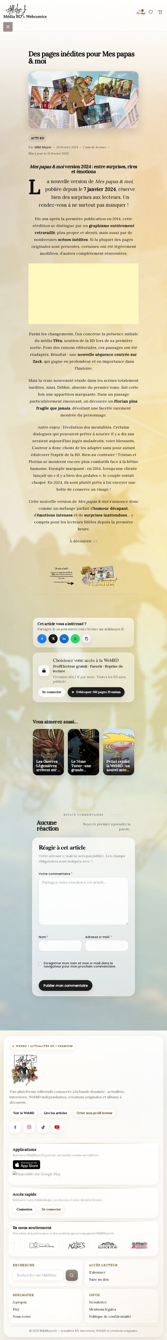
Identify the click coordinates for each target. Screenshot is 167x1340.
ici (95, 541)
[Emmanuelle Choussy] (41, 1245)
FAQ (16, 1309)
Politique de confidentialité (110, 1316)
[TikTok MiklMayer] (43, 1127)
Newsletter (98, 1302)
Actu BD (37, 138)
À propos (20, 1302)
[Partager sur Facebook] (42, 638)
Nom (43, 936)
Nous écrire (22, 1316)
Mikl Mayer (43, 147)
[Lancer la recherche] (72, 1275)
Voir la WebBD (23, 1113)
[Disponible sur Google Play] (36, 1175)
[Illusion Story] (107, 1245)
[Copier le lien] (86, 638)
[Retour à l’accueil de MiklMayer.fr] (24, 1070)
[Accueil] (25, 11)
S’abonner (97, 1272)
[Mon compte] (141, 12)
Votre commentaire (55, 873)
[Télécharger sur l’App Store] (26, 1164)
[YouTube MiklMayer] (57, 1127)
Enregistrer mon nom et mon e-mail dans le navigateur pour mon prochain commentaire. (80, 965)
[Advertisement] (83, 293)
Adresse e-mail (98, 936)
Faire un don (99, 1279)
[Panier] (160, 12)
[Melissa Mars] (75, 1245)
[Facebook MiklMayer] (15, 1127)
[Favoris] (150, 12)
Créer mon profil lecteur (95, 1113)
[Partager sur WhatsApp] (75, 638)
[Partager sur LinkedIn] (64, 638)
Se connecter (52, 692)
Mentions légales (102, 1309)
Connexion (24, 1209)
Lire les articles (55, 1113)
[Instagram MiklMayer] (29, 1127)
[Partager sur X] (53, 638)
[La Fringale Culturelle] (138, 1245)
